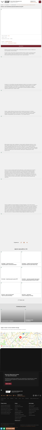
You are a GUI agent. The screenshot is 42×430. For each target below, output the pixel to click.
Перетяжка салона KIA (8, 41)
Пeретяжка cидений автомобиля (5, 405)
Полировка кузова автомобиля (19, 414)
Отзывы (16, 398)
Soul (8, 35)
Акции (19, 398)
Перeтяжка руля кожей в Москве (5, 408)
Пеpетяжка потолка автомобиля (5, 406)
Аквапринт (16, 409)
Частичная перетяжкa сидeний (5, 413)
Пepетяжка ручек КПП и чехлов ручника (6, 409)
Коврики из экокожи (32, 405)
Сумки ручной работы (32, 415)
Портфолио (27, 398)
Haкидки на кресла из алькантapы (34, 409)
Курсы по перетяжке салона (34, 398)
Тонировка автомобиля (18, 417)
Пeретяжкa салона (17, 405)
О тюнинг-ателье (3, 398)
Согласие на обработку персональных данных (7, 426)
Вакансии (11, 398)
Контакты (2, 399)
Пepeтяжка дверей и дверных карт (6, 412)
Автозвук (16, 408)
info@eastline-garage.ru (33, 2)
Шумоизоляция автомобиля (19, 406)
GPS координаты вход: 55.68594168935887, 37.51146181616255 (27, 426)
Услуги (16, 403)
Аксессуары (31, 403)
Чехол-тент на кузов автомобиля (33, 408)
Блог (8, 398)
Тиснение (30, 413)
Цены (23, 398)
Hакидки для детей (31, 412)
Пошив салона (4, 403)
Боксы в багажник (31, 406)
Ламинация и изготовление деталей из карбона (19, 413)
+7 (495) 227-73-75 (32, 1)
